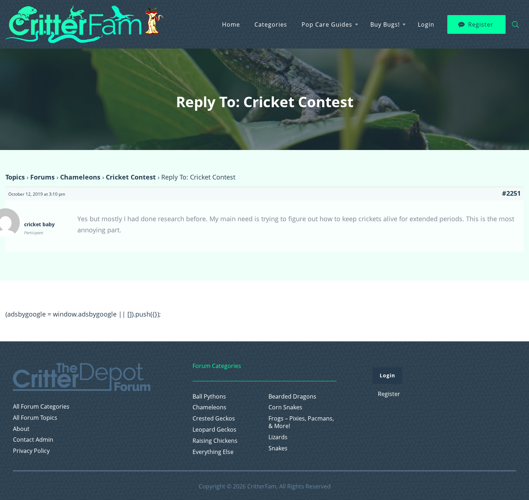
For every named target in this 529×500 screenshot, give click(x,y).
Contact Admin (33, 440)
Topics (15, 177)
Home (231, 24)
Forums (42, 177)
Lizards (278, 437)
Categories (270, 24)
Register (480, 24)
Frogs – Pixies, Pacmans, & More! (301, 422)
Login (426, 24)
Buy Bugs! (385, 24)
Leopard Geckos (214, 429)
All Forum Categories (41, 406)
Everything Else (213, 452)
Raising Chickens (215, 441)
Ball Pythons (209, 396)
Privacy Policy (31, 451)
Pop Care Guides (327, 24)
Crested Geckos (214, 418)
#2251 (511, 193)
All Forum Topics (35, 418)
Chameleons (80, 177)
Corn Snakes (285, 407)
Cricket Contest (131, 177)
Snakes (278, 448)
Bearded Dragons (292, 396)
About (21, 429)
